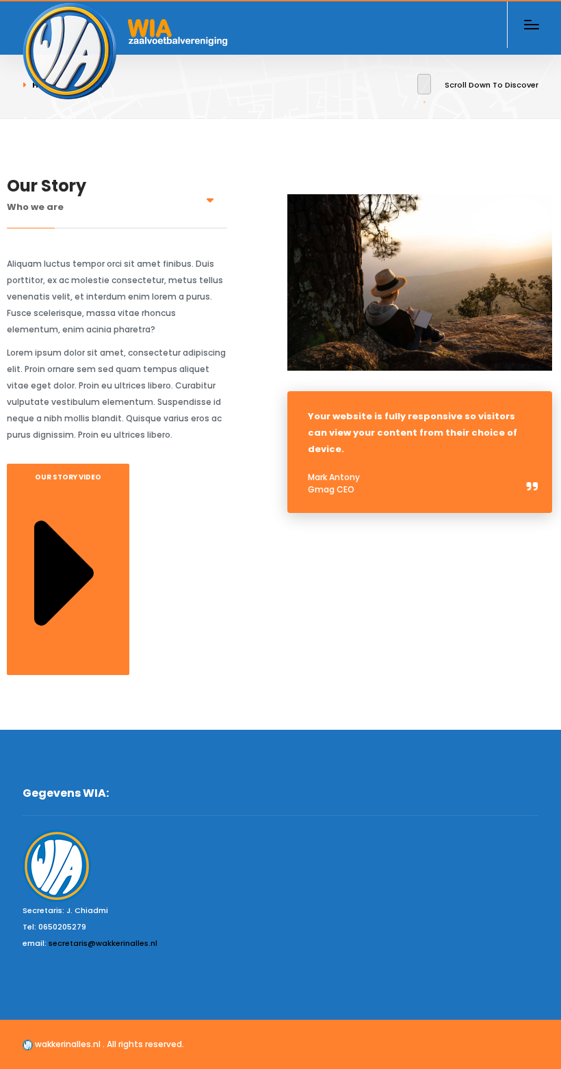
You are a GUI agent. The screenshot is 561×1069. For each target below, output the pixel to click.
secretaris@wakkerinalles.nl (103, 943)
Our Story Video (68, 477)
